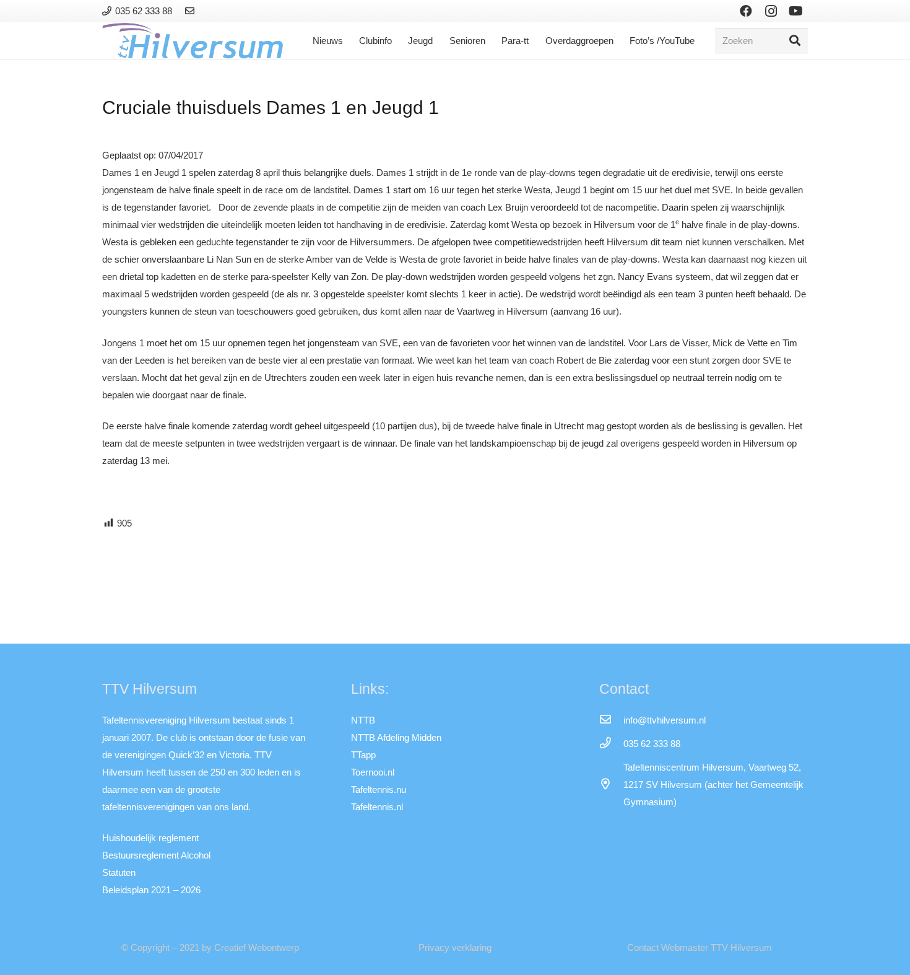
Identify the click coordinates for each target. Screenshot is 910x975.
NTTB (363, 720)
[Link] (191, 11)
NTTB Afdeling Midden (396, 737)
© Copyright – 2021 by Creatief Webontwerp (210, 947)
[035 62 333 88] (611, 744)
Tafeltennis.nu (378, 789)
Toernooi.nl (372, 772)
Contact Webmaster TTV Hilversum (699, 947)
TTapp (363, 755)
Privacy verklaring (455, 947)
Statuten (119, 872)
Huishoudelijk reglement (150, 838)
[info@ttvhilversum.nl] (611, 720)
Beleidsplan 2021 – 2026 (151, 890)
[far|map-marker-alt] (611, 785)
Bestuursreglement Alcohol (156, 855)
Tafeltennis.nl (377, 807)
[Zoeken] (794, 41)
